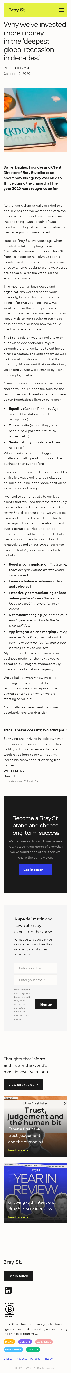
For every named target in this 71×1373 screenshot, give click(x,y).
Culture (25, 1341)
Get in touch (18, 1276)
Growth (33, 1349)
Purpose (35, 1358)
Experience (44, 1341)
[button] (60, 9)
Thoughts (21, 1358)
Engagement (13, 1349)
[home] (17, 10)
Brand (9, 1341)
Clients (8, 1358)
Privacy (48, 1358)
